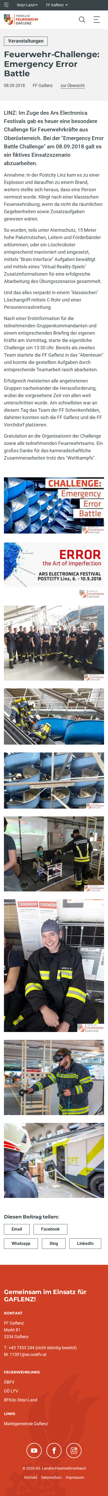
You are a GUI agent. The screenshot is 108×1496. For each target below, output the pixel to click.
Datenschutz (51, 1477)
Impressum (75, 1477)
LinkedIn (85, 1243)
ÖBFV (9, 1382)
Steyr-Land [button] (26, 5)
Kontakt (30, 1477)
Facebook (50, 1229)
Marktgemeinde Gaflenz (26, 1423)
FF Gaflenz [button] (55, 5)
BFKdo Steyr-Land (20, 1400)
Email (17, 1229)
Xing (54, 1243)
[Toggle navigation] (96, 19)
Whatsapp (21, 1243)
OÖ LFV (11, 1391)
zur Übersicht (73, 85)
